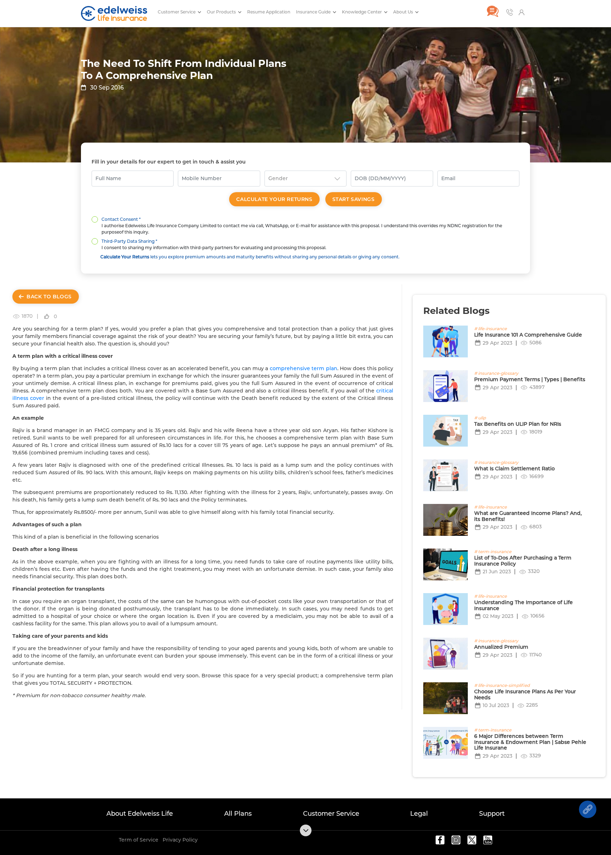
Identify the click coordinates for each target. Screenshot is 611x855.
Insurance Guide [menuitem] (314, 12)
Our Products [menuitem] (222, 12)
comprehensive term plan (303, 368)
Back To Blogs (49, 296)
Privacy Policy (180, 840)
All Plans (238, 813)
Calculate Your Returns (274, 199)
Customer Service (331, 813)
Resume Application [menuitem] (268, 12)
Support (492, 813)
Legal (419, 813)
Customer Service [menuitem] (177, 12)
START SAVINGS (353, 199)
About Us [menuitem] (403, 12)
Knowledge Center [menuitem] (362, 12)
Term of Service (138, 840)
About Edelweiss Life (139, 813)
